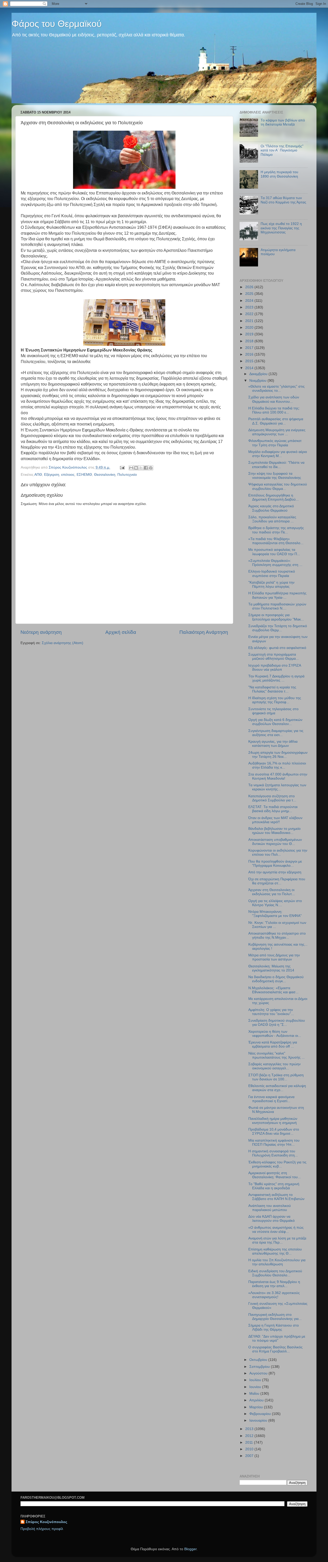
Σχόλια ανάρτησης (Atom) (62, 643)
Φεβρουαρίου (260, 1414)
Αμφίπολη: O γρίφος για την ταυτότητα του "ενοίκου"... (271, 1012)
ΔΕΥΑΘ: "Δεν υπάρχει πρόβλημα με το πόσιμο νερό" (276, 1338)
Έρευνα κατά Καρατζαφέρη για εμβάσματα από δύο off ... (272, 1044)
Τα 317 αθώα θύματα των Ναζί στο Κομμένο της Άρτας (283, 200)
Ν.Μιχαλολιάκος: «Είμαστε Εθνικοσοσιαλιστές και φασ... (273, 990)
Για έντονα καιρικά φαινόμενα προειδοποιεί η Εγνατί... (271, 1099)
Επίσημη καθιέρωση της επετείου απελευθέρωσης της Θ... (275, 1251)
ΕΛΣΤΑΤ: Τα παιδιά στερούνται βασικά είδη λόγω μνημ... (273, 809)
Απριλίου (257, 1400)
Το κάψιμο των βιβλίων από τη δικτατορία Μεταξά (283, 122)
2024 (249, 301)
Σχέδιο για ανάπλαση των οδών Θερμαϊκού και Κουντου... (273, 399)
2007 (249, 1456)
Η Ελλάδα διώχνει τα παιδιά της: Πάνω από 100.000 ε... (274, 410)
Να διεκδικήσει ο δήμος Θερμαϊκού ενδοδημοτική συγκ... (276, 979)
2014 (249, 368)
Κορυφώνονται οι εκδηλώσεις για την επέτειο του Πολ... (277, 852)
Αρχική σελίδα (120, 632)
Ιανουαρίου (258, 1420)
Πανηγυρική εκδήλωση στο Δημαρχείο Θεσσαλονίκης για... (275, 1317)
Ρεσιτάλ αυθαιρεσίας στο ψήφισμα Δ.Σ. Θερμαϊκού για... (275, 421)
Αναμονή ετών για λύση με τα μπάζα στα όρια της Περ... (277, 1240)
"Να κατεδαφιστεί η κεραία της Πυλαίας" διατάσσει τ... (272, 689)
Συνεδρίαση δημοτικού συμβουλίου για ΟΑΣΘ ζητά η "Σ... (276, 1023)
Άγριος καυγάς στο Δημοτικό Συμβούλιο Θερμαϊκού (271, 508)
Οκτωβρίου (258, 1360)
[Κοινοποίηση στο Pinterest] (150, 467)
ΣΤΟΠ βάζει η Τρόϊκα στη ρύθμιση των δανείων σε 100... (276, 1077)
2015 (249, 361)
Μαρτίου (256, 1407)
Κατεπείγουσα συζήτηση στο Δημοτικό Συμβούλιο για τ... (272, 798)
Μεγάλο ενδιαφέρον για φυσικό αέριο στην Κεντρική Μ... (277, 454)
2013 (249, 1429)
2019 (249, 334)
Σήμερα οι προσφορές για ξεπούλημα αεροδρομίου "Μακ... (276, 617)
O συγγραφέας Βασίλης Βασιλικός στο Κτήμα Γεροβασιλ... (275, 1349)
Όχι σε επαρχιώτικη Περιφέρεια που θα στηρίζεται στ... (276, 881)
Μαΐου (254, 1393)
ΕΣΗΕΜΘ (84, 475)
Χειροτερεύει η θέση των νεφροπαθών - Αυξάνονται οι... (274, 1034)
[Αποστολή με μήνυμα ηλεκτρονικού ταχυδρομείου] (131, 467)
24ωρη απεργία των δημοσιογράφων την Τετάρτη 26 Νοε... (278, 755)
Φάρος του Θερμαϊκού (57, 23)
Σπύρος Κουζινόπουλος (46, 1522)
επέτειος (68, 475)
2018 (249, 341)
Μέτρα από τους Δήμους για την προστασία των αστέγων (274, 957)
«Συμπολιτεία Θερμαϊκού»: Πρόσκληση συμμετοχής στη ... (275, 563)
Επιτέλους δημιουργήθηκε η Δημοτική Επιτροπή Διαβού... (273, 497)
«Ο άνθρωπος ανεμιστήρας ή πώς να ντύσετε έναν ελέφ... (276, 1230)
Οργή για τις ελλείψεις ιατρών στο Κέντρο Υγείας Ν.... (275, 903)
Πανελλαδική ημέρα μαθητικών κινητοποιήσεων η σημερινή (272, 1121)
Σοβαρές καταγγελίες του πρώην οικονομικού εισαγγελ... (274, 1066)
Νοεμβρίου (258, 380)
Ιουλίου (255, 1380)
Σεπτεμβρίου (260, 1367)
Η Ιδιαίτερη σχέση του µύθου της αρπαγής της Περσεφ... (274, 700)
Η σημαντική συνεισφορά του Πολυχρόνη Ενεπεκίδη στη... (273, 1153)
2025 (249, 294)
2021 (249, 321)
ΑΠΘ (38, 475)
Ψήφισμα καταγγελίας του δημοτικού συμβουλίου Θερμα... (277, 486)
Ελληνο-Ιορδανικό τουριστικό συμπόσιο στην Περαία (271, 573)
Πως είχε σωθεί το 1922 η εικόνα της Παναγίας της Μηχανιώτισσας (281, 228)
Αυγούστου (259, 1373)
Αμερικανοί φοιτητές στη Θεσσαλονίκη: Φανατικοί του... (274, 1175)
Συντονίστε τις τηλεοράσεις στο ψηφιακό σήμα (273, 711)
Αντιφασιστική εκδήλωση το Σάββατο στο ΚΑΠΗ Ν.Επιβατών (276, 1197)
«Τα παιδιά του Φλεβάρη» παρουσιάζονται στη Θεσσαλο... (275, 541)
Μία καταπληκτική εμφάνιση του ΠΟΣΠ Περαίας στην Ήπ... (274, 1142)
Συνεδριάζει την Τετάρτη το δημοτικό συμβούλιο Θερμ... (277, 628)
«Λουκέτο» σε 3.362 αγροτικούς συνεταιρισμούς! (274, 1295)
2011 (249, 1442)
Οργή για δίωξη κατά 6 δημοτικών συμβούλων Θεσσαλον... (275, 722)
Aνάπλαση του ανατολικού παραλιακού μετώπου (269, 1208)
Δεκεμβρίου (259, 374)
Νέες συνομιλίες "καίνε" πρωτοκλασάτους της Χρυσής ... (276, 1055)
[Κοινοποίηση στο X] (141, 467)
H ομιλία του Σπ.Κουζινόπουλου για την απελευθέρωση (276, 1262)
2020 (249, 327)
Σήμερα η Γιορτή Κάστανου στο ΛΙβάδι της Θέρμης (273, 1327)
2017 (249, 348)
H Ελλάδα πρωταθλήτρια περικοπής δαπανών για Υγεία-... (277, 595)
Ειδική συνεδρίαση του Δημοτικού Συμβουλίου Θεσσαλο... (275, 1273)
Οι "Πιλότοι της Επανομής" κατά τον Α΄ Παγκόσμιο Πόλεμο (282, 150)
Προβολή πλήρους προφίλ (41, 1529)
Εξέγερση (51, 475)
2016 (249, 354)
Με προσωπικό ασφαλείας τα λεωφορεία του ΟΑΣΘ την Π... (274, 552)
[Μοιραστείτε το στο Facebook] (145, 467)
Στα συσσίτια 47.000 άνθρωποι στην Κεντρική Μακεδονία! (277, 776)
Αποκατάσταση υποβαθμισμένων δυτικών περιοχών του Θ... (275, 842)
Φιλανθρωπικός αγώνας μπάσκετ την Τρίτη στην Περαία (275, 443)
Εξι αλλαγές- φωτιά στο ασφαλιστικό (277, 648)
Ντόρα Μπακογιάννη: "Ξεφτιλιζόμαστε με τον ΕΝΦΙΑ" (275, 914)
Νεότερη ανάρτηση (41, 632)
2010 (249, 1449)
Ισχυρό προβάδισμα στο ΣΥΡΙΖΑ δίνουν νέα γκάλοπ (274, 667)
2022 (249, 314)
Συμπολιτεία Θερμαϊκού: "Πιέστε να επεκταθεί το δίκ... (276, 465)
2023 (249, 307)
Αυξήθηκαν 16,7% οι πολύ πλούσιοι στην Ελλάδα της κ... (277, 765)
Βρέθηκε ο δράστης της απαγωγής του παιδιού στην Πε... (276, 530)
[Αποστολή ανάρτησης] (122, 467)
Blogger (190, 1549)
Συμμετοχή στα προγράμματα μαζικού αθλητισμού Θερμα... (273, 656)
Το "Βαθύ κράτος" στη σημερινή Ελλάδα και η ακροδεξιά (273, 1186)
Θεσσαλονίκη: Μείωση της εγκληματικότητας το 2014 (271, 968)
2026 (249, 287)
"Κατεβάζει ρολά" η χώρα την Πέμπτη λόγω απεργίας (271, 584)
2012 (249, 1436)
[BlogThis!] (136, 467)
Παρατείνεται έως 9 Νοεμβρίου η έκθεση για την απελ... (274, 1284)
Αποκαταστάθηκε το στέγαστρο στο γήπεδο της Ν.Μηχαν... (277, 935)
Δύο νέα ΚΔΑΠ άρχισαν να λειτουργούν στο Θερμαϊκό (271, 1219)
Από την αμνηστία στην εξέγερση (274, 872)
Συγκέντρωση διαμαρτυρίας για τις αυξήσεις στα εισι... (275, 733)
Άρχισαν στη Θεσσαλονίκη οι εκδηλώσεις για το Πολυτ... (271, 892)
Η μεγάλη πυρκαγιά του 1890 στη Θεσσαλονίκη (279, 174)
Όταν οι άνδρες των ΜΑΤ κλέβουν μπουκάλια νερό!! (275, 820)
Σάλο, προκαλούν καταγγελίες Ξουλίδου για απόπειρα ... (272, 519)
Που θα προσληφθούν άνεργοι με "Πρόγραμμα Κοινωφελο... (275, 863)
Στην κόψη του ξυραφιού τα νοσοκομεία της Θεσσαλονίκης (274, 476)
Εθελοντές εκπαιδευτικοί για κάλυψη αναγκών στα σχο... (277, 1088)
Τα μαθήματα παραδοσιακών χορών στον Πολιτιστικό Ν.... (277, 606)
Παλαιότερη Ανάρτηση (203, 632)
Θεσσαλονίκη (104, 475)
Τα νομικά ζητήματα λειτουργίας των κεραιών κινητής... (277, 787)
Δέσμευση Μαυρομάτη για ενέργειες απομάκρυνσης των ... (276, 432)
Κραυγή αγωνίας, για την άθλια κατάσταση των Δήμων (273, 744)
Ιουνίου (255, 1387)
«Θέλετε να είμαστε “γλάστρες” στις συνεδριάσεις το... (276, 388)
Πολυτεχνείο (127, 475)
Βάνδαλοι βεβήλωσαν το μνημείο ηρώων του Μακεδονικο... (274, 831)
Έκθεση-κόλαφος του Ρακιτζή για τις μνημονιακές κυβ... (277, 1164)
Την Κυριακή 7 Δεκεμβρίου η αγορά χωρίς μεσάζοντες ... (276, 678)
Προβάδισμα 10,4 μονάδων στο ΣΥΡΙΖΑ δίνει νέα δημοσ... (273, 1131)
